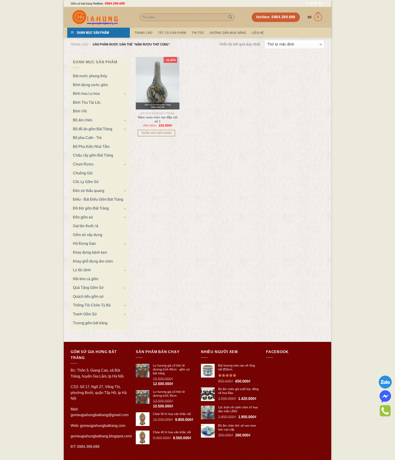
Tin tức (198, 33)
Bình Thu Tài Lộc (87, 102)
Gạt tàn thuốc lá (85, 226)
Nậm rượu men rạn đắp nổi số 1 (157, 119)
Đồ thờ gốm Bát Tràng (91, 208)
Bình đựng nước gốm (90, 85)
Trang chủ (79, 44)
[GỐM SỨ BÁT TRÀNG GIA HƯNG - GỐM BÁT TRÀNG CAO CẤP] (102, 17)
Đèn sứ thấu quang (88, 191)
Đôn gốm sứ (83, 217)
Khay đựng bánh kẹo (90, 252)
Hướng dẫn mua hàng (228, 33)
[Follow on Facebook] (306, 3)
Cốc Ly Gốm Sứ (86, 182)
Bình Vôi (80, 111)
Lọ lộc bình (82, 270)
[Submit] (230, 17)
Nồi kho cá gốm (85, 279)
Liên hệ (258, 33)
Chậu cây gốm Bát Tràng (93, 155)
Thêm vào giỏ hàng (156, 133)
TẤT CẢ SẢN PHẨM (172, 33)
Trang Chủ (143, 33)
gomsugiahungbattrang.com (102, 426)
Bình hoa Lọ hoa (86, 94)
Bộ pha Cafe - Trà (87, 138)
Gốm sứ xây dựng (87, 235)
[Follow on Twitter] (315, 3)
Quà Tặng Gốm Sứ (88, 288)
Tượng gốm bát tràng (90, 323)
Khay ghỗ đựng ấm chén (93, 261)
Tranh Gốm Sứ (85, 314)
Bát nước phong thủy (90, 76)
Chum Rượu (83, 164)
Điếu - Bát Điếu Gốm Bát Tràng (98, 199)
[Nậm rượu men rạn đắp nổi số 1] (158, 83)
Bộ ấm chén (82, 120)
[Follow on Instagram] (311, 3)
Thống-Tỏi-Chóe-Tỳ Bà (92, 305)
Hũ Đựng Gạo (84, 243)
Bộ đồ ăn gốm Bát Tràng (92, 129)
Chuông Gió (83, 173)
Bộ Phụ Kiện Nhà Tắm (91, 147)
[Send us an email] (319, 3)
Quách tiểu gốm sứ (88, 296)
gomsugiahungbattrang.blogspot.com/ (101, 436)
